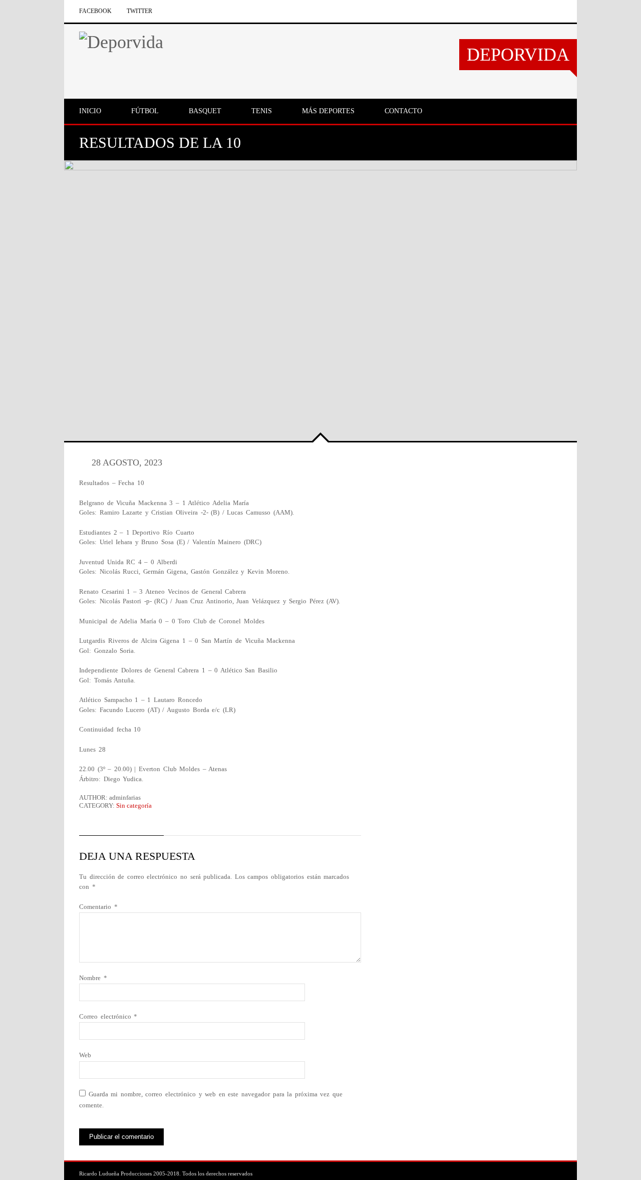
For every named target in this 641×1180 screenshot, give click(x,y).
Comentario (98, 906)
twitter (139, 11)
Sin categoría (134, 805)
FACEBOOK (95, 11)
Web (85, 1055)
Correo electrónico (108, 1016)
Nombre (93, 978)
